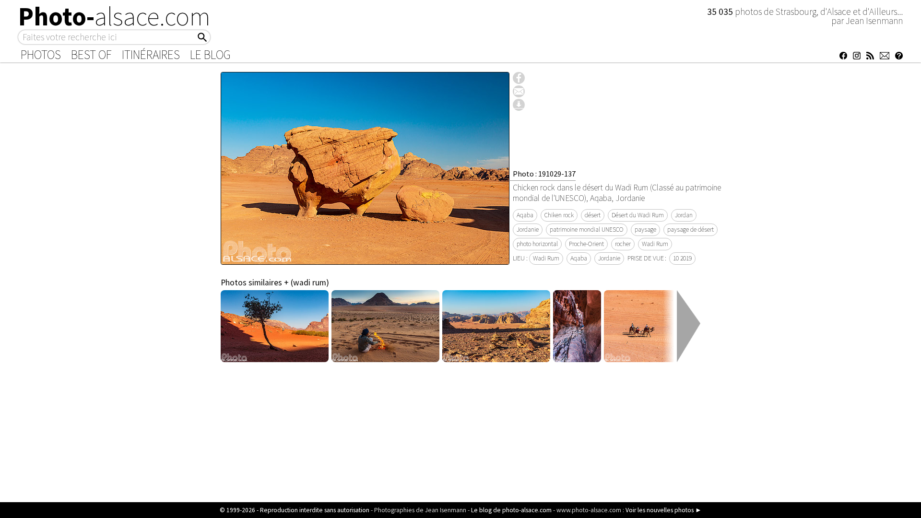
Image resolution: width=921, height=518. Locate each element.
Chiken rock (559, 215)
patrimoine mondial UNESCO (587, 229)
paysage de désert (690, 229)
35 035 (721, 11)
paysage (645, 229)
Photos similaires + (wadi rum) (275, 282)
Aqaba (525, 215)
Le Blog (210, 54)
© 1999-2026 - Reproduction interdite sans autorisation (294, 510)
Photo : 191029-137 (544, 173)
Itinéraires (151, 54)
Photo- (114, 16)
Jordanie (528, 229)
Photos (41, 54)
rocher (623, 244)
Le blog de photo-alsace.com (511, 510)
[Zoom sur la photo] (365, 259)
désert (593, 215)
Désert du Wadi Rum (638, 215)
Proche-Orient (586, 244)
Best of (91, 54)
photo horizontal (537, 244)
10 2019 (682, 258)
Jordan (684, 215)
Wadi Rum (655, 244)
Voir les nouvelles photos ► (664, 510)
